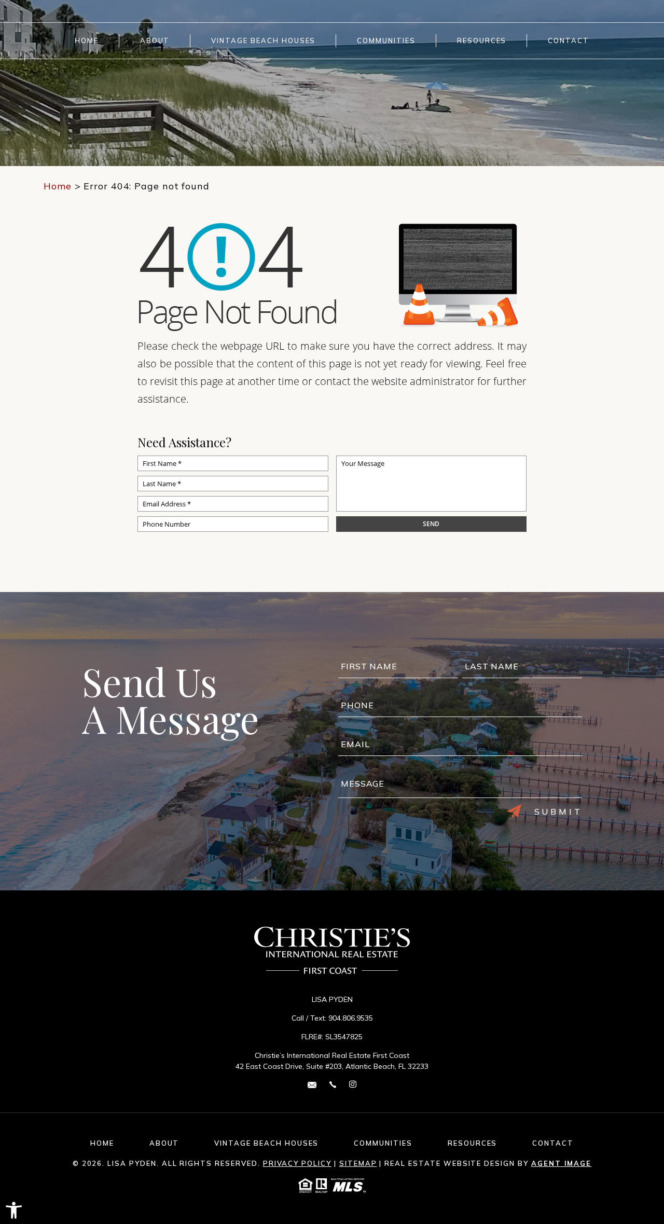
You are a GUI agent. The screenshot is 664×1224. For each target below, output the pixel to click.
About (155, 40)
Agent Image (561, 1163)
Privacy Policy (297, 1163)
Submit (558, 811)
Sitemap (358, 1163)
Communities (386, 40)
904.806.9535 (350, 1018)
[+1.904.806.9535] (332, 1084)
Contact (568, 40)
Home (87, 40)
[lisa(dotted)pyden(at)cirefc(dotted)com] (312, 1084)
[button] (13, 1210)
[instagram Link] (352, 1084)
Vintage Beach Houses (263, 40)
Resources (482, 40)
